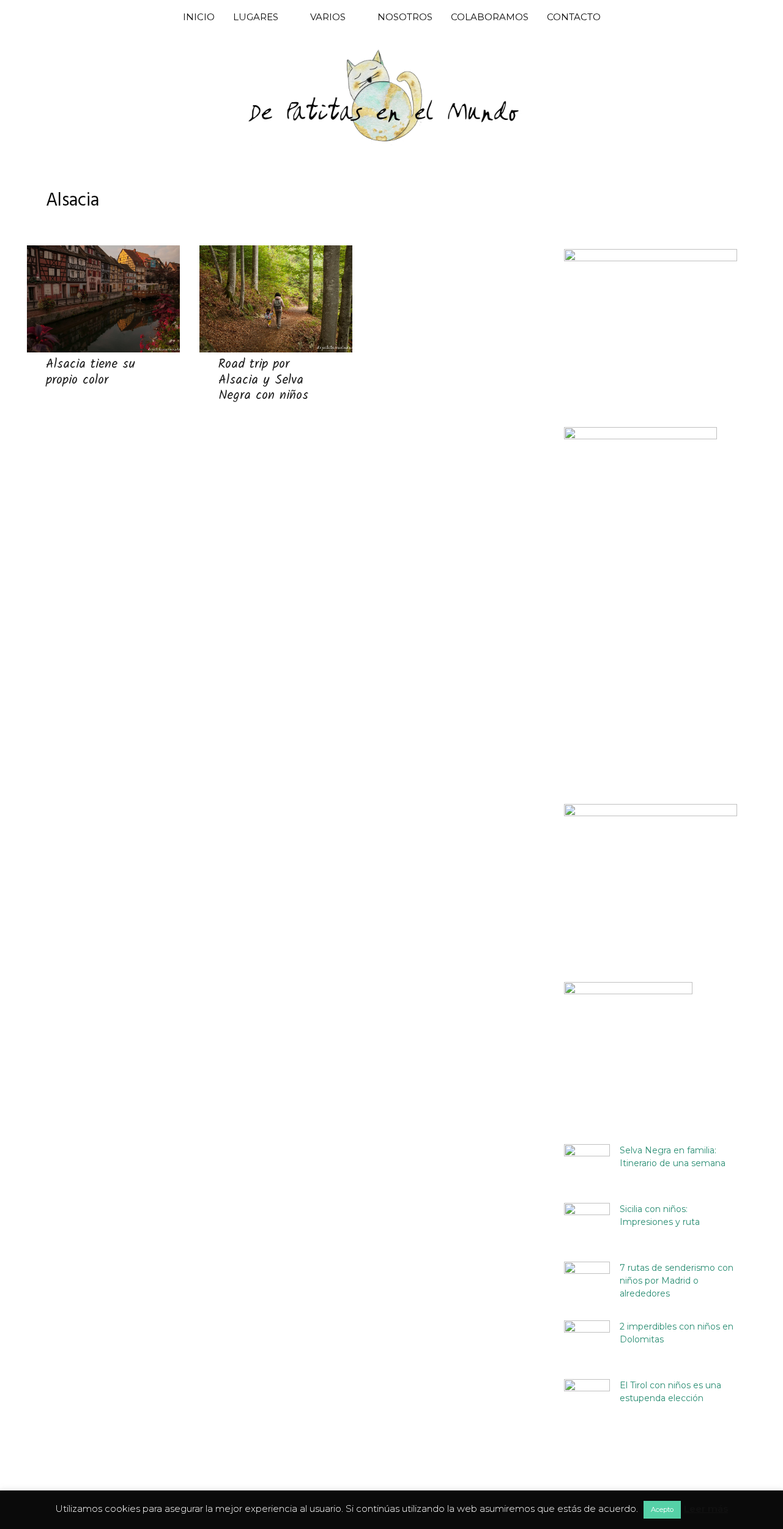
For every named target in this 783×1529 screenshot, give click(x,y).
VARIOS (328, 17)
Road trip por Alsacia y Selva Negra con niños (263, 379)
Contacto (574, 17)
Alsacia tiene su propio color (90, 372)
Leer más (706, 1508)
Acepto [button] (662, 1509)
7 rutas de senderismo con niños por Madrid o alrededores (676, 1280)
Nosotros (404, 17)
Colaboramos (490, 17)
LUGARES (255, 17)
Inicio (199, 17)
